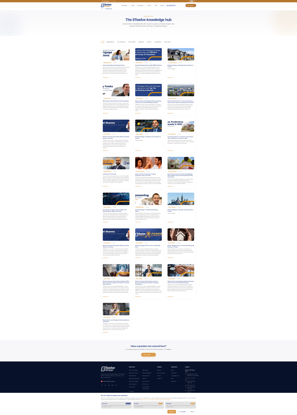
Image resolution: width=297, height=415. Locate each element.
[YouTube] (115, 385)
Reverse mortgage (133, 381)
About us (159, 370)
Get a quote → (191, 5)
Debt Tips (149, 41)
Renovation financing (134, 378)
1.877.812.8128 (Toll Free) (191, 381)
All (102, 41)
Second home (145, 381)
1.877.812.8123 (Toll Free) (191, 387)
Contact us (159, 378)
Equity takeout (145, 375)
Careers (159, 375)
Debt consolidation (146, 373)
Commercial (145, 384)
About (149, 5)
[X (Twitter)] (105, 385)
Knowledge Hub (171, 5)
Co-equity (131, 391)
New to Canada (133, 384)
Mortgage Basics (110, 41)
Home (102, 8)
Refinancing (141, 41)
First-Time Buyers (121, 41)
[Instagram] (109, 385)
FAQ (156, 5)
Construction (132, 386)
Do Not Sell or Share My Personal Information (159, 399)
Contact (162, 5)
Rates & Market (132, 41)
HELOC (144, 378)
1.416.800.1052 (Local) (191, 391)
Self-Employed (158, 41)
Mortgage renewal (133, 373)
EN (191, 1)
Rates (133, 5)
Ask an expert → (147, 354)
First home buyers (133, 370)
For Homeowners (105, 1)
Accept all (171, 411)
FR (194, 1)
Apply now (173, 381)
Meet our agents (161, 373)
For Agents (113, 1)
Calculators (140, 5)
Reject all (192, 411)
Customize (183, 411)
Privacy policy (144, 399)
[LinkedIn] (112, 385)
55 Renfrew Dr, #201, (193, 374)
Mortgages (124, 5)
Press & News (167, 41)
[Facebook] (102, 385)
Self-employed (132, 375)
